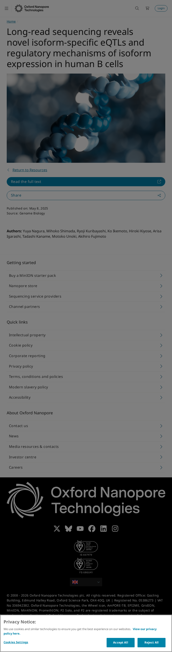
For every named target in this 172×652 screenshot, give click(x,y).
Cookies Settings (16, 642)
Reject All (151, 642)
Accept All (120, 642)
